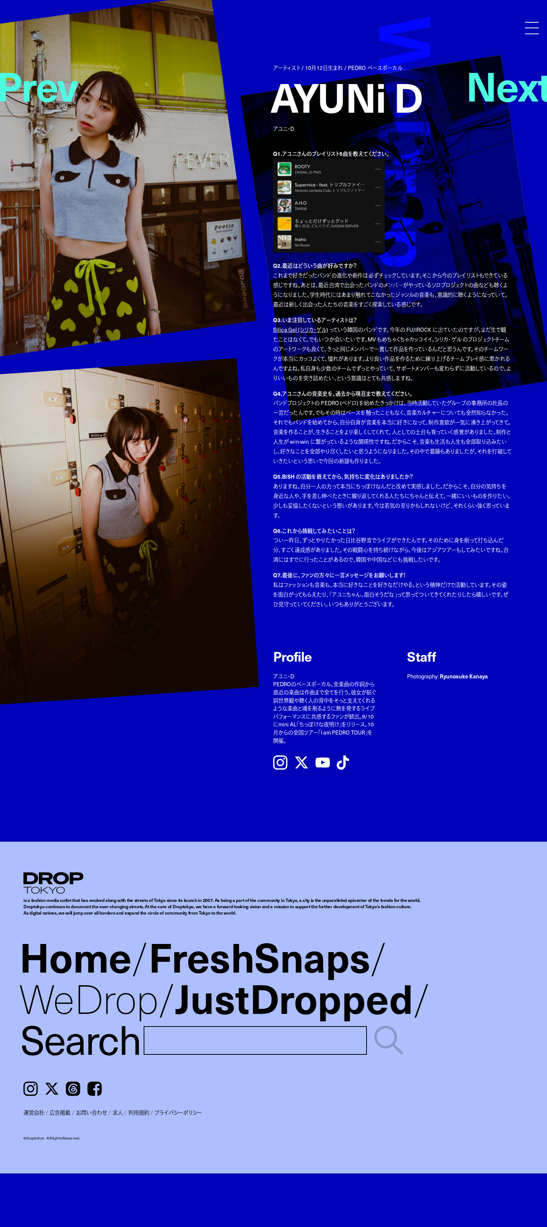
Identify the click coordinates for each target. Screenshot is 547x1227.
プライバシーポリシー (178, 1112)
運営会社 (33, 1112)
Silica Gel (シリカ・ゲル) (300, 329)
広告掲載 (59, 1112)
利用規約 (138, 1112)
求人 (117, 1112)
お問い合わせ (91, 1112)
